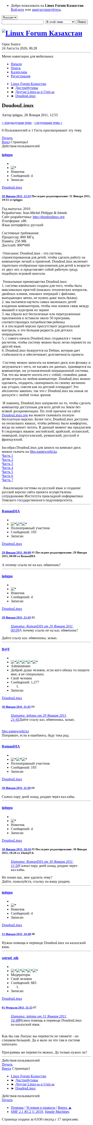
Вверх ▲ (65, 1107)
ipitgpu (7, 155)
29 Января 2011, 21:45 (16, 617)
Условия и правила (40, 1107)
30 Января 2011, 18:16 (16, 849)
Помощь (17, 1107)
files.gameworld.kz (43, 451)
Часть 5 (7, 472)
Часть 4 (7, 468)
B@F (6, 649)
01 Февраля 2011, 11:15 (17, 1007)
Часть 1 (7, 456)
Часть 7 (7, 480)
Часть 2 (7, 460)
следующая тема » (48, 123)
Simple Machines (57, 1112)
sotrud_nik (10, 958)
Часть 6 (7, 476)
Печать (7, 138)
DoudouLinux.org (15, 415)
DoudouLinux (12, 187)
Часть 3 (7, 464)
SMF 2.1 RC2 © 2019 (27, 1112)
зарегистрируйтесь (46, 9)
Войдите (17, 9)
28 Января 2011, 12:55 (16, 196)
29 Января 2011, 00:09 (16, 552)
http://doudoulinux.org (49, 217)
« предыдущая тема (17, 123)
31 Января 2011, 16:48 (16, 934)
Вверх (6, 1068)
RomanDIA (11, 511)
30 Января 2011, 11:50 (16, 788)
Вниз (6, 142)
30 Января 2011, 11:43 (16, 706)
